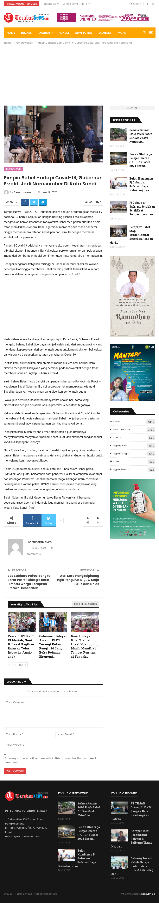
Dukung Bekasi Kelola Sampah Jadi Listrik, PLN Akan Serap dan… (132, 866)
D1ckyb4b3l (148, 894)
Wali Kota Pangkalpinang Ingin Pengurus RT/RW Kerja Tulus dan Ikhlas (77, 580)
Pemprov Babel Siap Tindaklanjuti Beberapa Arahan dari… (131, 234)
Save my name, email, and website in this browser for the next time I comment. (50, 760)
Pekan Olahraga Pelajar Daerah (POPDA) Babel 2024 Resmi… (140, 160)
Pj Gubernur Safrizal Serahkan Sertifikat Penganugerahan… (142, 208)
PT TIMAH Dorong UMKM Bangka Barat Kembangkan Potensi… (131, 811)
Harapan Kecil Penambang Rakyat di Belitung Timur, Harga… (132, 838)
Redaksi (27, 33)
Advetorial (83, 33)
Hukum (64, 33)
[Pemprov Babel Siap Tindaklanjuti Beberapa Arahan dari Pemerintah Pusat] (118, 231)
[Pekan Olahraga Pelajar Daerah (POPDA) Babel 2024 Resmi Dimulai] (118, 158)
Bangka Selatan (120, 469)
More (84, 4)
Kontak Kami (70, 4)
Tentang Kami (51, 4)
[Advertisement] (80, 76)
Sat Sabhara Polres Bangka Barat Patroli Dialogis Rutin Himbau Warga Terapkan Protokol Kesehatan (29, 582)
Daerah (44, 33)
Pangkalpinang (119, 445)
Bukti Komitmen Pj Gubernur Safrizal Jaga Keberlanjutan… (141, 184)
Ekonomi (105, 33)
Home (11, 33)
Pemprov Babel (13, 168)
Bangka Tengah (120, 453)
